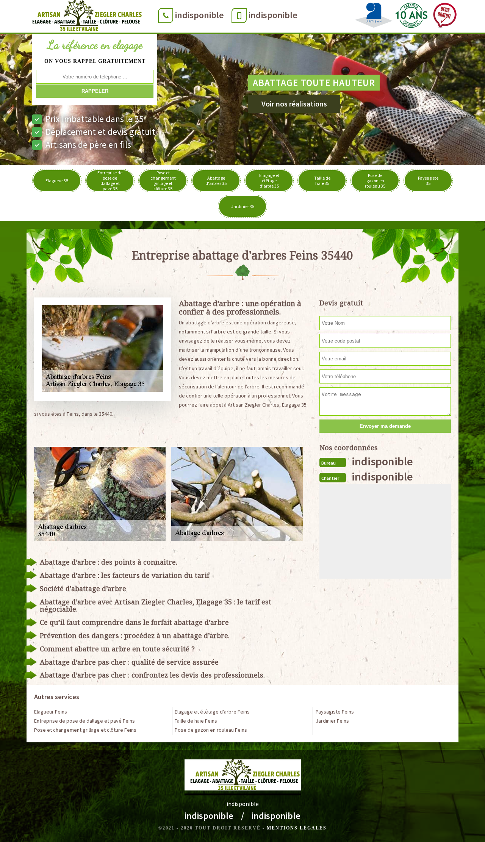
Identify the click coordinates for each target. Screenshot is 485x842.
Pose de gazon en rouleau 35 (375, 180)
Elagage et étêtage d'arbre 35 (269, 180)
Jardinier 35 (242, 206)
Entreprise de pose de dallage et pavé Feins (84, 720)
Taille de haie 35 (322, 180)
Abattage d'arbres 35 (216, 180)
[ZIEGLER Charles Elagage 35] (85, 17)
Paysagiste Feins (335, 711)
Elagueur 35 (56, 180)
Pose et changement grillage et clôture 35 (163, 180)
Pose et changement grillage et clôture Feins (85, 729)
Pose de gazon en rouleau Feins (211, 729)
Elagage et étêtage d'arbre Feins (212, 711)
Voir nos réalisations (294, 103)
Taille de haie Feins (196, 720)
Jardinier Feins (332, 720)
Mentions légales (297, 828)
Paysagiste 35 (428, 180)
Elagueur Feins (50, 711)
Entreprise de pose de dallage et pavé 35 (109, 180)
